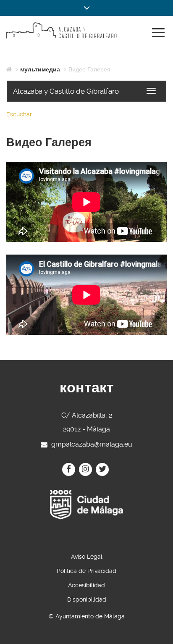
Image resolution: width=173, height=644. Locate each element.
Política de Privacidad (86, 571)
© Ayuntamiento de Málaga (87, 616)
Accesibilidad (86, 585)
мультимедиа (40, 69)
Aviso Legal (86, 556)
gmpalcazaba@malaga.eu (91, 444)
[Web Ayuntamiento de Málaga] (86, 505)
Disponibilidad (86, 599)
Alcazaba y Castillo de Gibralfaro (66, 91)
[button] (86, 8)
